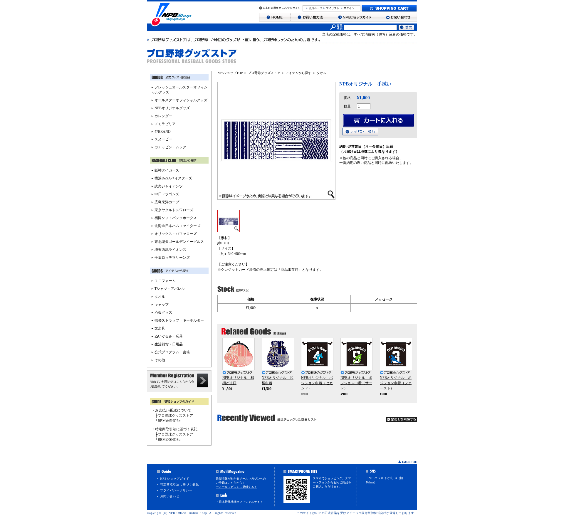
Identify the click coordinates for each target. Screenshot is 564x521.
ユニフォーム (165, 281)
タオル (321, 73)
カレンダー (163, 116)
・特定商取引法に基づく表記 (174, 429)
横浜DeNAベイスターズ (173, 178)
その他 (160, 360)
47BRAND (163, 132)
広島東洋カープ (167, 202)
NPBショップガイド (174, 478)
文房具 (160, 328)
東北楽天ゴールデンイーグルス (179, 242)
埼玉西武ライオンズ (170, 250)
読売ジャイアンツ (169, 186)
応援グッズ (163, 312)
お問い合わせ (169, 496)
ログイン (349, 8)
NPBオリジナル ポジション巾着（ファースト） (396, 383)
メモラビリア (165, 124)
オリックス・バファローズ (176, 234)
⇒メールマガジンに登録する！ (236, 486)
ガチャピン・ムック (170, 147)
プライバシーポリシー (176, 490)
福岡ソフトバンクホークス (176, 218)
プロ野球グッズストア (264, 73)
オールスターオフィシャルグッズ (181, 100)
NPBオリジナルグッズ (172, 108)
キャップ (162, 304)
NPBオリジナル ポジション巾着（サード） (356, 383)
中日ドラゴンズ (167, 194)
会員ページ (315, 8)
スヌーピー (163, 139)
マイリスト (332, 8)
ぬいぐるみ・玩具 (169, 336)
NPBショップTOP (230, 73)
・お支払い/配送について (171, 410)
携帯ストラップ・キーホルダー (179, 320)
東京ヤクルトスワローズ (174, 210)
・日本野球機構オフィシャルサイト (239, 501)
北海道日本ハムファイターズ (177, 226)
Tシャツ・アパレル (170, 289)
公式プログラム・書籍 (172, 352)
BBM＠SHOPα (169, 421)
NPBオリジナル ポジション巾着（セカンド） (317, 383)
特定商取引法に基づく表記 (179, 484)
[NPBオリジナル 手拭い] (228, 230)
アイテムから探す (298, 73)
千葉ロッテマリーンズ (172, 258)
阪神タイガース (167, 170)
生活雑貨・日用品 (169, 344)
